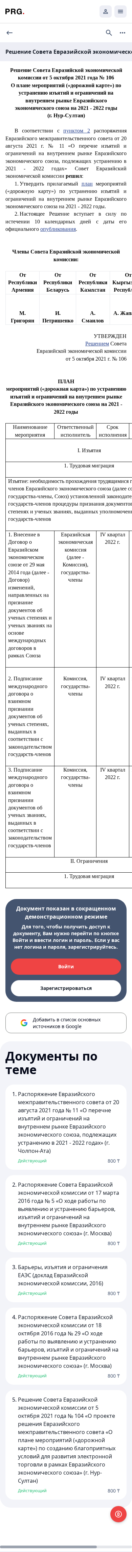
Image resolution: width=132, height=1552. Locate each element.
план (87, 184)
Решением (97, 343)
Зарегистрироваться (66, 988)
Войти (66, 966)
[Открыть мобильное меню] (120, 11)
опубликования (58, 229)
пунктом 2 (76, 131)
